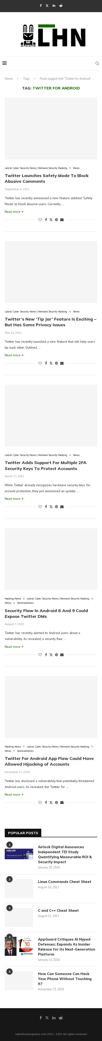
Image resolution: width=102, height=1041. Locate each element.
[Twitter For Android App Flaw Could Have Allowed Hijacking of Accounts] (51, 707)
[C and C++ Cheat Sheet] (19, 917)
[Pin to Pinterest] (56, 220)
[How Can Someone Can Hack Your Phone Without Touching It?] (19, 980)
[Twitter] (47, 6)
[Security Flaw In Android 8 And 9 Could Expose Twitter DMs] (51, 559)
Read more (12, 211)
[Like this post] (40, 220)
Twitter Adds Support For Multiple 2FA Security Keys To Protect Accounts (46, 465)
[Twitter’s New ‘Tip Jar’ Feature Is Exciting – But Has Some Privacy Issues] (51, 272)
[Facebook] (41, 6)
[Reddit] (60, 6)
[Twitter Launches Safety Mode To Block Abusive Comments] (51, 128)
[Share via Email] (62, 220)
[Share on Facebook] (46, 220)
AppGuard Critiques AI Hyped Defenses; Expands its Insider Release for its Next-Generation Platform (66, 947)
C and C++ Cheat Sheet (58, 910)
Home (9, 79)
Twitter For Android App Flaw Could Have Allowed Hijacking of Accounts (49, 761)
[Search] (97, 63)
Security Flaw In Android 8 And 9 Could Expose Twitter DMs (46, 613)
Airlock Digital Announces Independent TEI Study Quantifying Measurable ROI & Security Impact (65, 854)
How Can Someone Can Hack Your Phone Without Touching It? (65, 979)
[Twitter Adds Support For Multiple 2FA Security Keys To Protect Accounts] (51, 415)
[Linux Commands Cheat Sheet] (19, 888)
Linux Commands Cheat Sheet (64, 881)
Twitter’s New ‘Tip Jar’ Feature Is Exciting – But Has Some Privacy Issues (50, 321)
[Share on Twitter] (51, 220)
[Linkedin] (54, 6)
